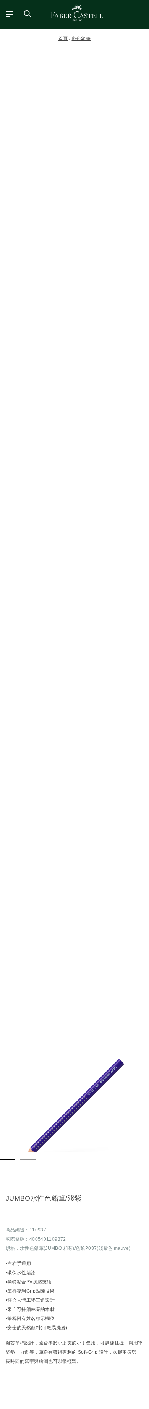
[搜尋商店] (27, 14)
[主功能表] (7, 14)
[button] (74, 1108)
